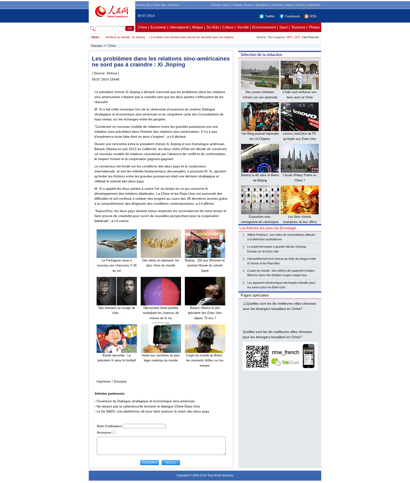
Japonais (277, 5)
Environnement (264, 27)
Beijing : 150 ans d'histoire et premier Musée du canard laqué (205, 265)
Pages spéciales (255, 295)
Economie (158, 27)
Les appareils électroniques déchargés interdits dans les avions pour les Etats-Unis (281, 285)
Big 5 (226, 5)
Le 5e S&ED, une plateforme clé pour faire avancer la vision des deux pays (153, 411)
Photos (314, 27)
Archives (173, 5)
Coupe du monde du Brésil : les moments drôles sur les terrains (205, 360)
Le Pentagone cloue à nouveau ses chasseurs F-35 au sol (117, 265)
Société (243, 27)
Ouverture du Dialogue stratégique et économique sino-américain (146, 401)
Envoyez (120, 381)
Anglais (237, 5)
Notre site (159, 5)
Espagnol (262, 5)
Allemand (314, 5)
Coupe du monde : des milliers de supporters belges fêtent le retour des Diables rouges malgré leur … (281, 273)
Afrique (197, 27)
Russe (249, 5)
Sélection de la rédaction (261, 55)
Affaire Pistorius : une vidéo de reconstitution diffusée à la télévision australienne (281, 237)
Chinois (216, 5)
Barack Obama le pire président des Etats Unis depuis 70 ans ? (205, 313)
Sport (283, 27)
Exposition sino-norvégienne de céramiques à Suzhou (260, 222)
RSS (313, 16)
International (179, 27)
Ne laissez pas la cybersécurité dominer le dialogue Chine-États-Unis (148, 406)
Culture (227, 27)
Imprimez (104, 381)
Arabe (289, 5)
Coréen (300, 5)
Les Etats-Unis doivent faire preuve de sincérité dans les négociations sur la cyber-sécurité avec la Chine (212, 37)
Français (96, 45)
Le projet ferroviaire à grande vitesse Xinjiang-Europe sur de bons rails (277, 249)
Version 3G (143, 5)
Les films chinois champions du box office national (300, 222)
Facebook (292, 16)
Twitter (270, 16)
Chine (142, 27)
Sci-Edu (212, 27)
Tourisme (298, 27)
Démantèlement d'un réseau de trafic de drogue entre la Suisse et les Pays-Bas (281, 261)
